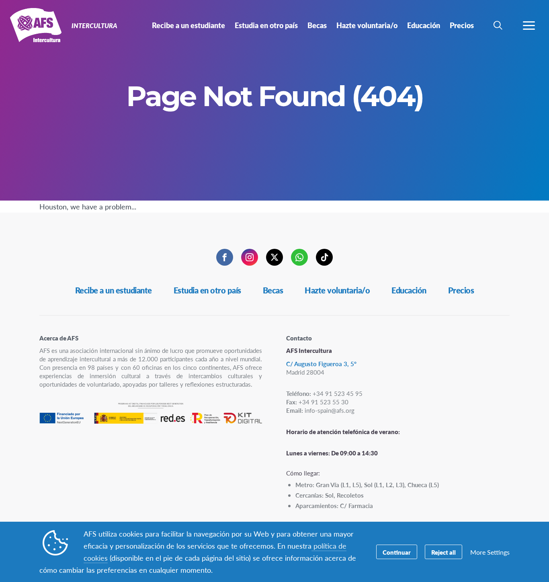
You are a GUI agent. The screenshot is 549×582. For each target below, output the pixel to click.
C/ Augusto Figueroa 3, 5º (321, 363)
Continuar (397, 552)
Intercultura (35, 27)
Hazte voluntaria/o (337, 290)
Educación (408, 290)
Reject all (443, 552)
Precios (461, 290)
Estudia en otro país (207, 290)
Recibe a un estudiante (113, 290)
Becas (273, 290)
